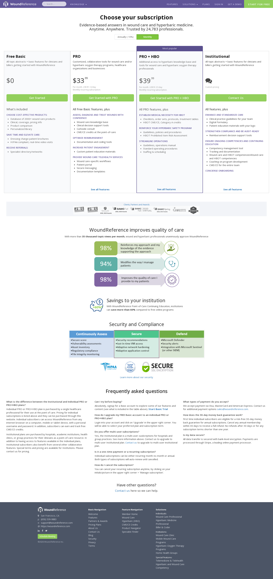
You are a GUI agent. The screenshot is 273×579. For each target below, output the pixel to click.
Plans (206, 4)
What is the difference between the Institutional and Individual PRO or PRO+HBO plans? (46, 403)
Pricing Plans (94, 524)
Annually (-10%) (125, 36)
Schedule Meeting (47, 536)
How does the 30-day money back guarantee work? (213, 414)
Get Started (37, 98)
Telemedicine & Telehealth (169, 560)
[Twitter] (46, 530)
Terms (91, 545)
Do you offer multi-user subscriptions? (117, 431)
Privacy (92, 542)
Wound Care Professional (169, 516)
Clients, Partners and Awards (136, 204)
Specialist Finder (130, 531)
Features (172, 4)
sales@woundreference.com (232, 409)
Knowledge (77, 4)
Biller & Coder (163, 527)
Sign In (219, 4)
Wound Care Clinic (165, 535)
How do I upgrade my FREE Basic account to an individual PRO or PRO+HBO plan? (132, 416)
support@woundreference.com (57, 522)
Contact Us (235, 98)
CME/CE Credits (130, 524)
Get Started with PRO (103, 98)
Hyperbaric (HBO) (131, 521)
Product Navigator (131, 528)
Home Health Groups (166, 552)
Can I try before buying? (108, 401)
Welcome (93, 514)
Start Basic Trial (158, 409)
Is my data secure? (194, 434)
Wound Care (128, 517)
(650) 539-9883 (48, 519)
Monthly (147, 36)
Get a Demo (235, 4)
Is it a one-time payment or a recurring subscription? (125, 451)
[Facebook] (42, 530)
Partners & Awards (98, 521)
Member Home (130, 514)
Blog (90, 535)
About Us (93, 528)
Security (92, 538)
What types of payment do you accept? (206, 401)
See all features (100, 189)
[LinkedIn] (39, 530)
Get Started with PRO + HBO (169, 98)
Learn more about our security (136, 377)
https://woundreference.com (55, 526)
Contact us (131, 442)
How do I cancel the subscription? (114, 464)
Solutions (189, 4)
